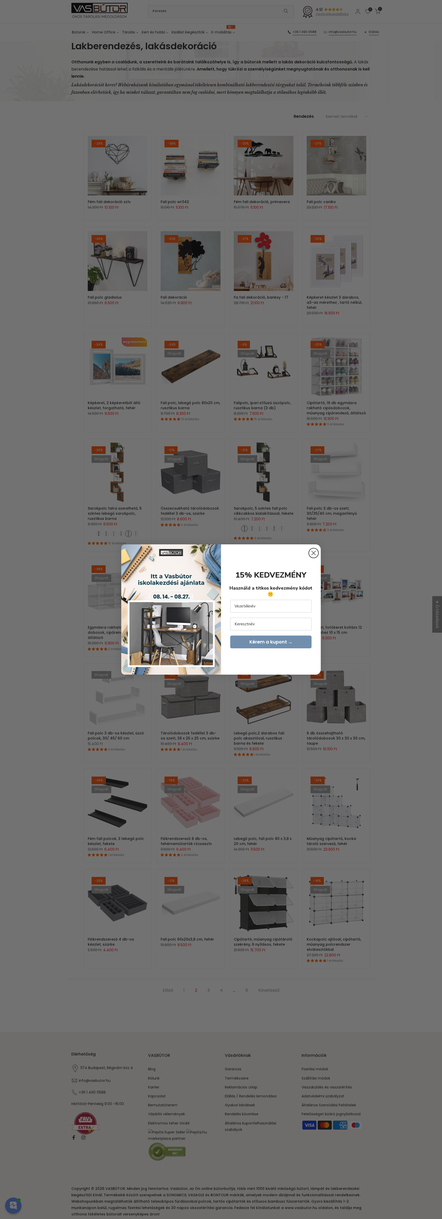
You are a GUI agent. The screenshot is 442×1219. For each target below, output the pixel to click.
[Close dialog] (313, 553)
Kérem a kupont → (271, 642)
